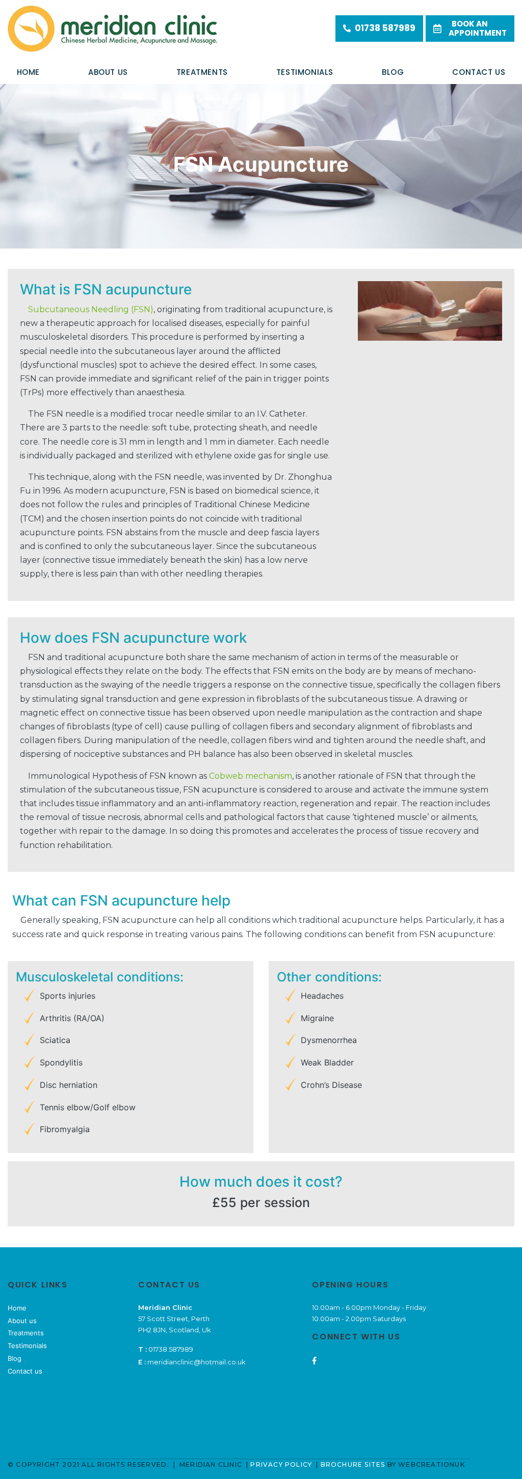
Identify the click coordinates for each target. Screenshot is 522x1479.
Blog (393, 72)
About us (108, 72)
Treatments (202, 72)
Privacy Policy (282, 1464)
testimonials (304, 72)
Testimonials (27, 1345)
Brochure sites (353, 1464)
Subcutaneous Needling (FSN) (90, 309)
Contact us (478, 72)
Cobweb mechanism (250, 776)
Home (28, 72)
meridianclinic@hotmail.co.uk (196, 1362)
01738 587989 (385, 28)
